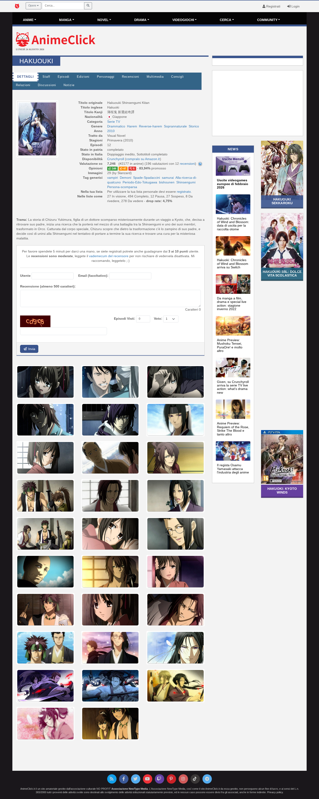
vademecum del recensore (108, 256)
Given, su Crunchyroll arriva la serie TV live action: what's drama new (233, 387)
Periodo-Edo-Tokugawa (140, 182)
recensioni (187, 163)
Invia (31, 349)
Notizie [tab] (69, 85)
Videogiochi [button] (183, 20)
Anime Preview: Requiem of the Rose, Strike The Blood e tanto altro (233, 428)
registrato (184, 191)
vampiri (112, 177)
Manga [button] (65, 20)
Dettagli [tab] (25, 76)
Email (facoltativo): (93, 275)
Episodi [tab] (63, 76)
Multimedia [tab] (155, 76)
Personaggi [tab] (105, 76)
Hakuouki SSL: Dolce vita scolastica (282, 273)
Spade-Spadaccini (146, 177)
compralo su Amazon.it (143, 159)
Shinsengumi (185, 182)
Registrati (272, 6)
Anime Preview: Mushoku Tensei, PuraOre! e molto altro (229, 345)
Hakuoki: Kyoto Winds (282, 490)
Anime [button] (28, 20)
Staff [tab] (46, 76)
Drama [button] (140, 20)
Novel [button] (103, 20)
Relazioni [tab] (23, 85)
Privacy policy (275, 792)
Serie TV (113, 121)
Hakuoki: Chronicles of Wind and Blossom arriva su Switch (232, 263)
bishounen (166, 182)
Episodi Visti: (124, 318)
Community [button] (267, 20)
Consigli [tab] (177, 76)
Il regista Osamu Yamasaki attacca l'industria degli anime (233, 468)
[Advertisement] (208, 41)
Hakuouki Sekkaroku (282, 201)
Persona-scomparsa (122, 187)
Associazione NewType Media (129, 788)
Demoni (125, 177)
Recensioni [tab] (130, 76)
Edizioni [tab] (83, 76)
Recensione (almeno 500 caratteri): (48, 286)
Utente (25, 275)
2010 (111, 131)
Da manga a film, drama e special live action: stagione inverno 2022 (231, 303)
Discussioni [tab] (47, 85)
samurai (168, 177)
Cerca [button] (225, 20)
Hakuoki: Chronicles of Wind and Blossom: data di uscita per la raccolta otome (233, 224)
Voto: (158, 318)
